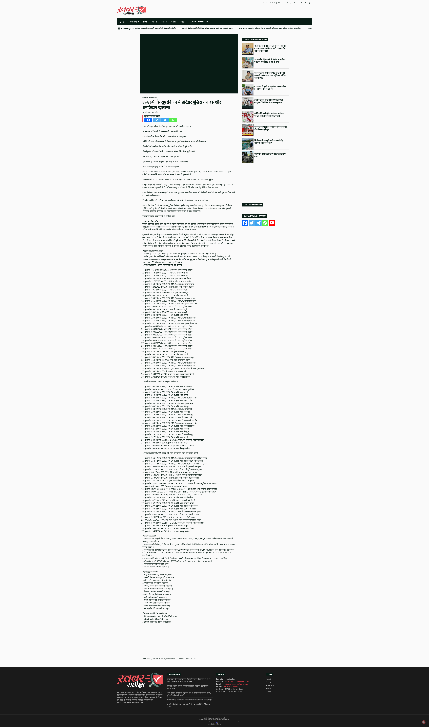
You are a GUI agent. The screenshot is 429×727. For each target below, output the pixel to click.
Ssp (194, 659)
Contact (272, 3)
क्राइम (182, 21)
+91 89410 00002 (231, 686)
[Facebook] (148, 120)
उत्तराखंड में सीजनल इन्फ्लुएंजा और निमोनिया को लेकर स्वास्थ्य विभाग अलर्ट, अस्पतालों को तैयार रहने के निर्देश (270, 48)
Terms (296, 3)
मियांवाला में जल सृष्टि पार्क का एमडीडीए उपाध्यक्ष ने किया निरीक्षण (268, 141)
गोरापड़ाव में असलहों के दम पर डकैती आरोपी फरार (270, 155)
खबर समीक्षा (155, 112)
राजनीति (164, 21)
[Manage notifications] (424, 722)
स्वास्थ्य (154, 21)
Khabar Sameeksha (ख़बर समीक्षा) (217, 718)
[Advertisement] (247, 11)
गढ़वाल (155, 97)
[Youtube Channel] (272, 223)
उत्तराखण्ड (133, 21)
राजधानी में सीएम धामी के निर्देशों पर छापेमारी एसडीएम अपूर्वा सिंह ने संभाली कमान (180, 28)
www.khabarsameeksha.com (237, 681)
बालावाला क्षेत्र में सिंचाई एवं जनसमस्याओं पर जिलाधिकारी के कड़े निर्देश (302, 28)
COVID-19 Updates (198, 21)
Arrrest (155, 659)
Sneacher (188, 659)
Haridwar (162, 659)
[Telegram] (165, 120)
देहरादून (122, 21)
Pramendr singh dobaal (175, 659)
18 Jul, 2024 (146, 112)
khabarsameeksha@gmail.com (236, 684)
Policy (289, 3)
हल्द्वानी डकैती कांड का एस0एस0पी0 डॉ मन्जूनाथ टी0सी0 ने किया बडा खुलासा (268, 101)
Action (149, 659)
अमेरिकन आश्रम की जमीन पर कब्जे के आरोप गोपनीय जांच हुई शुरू (270, 128)
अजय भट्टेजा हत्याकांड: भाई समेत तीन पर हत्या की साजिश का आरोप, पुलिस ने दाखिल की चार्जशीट (242, 28)
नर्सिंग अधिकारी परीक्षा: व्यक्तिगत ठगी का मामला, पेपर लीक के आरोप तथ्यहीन (269, 114)
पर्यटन (173, 21)
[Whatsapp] (173, 120)
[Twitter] (157, 120)
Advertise (281, 3)
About (265, 3)
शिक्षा (145, 21)
